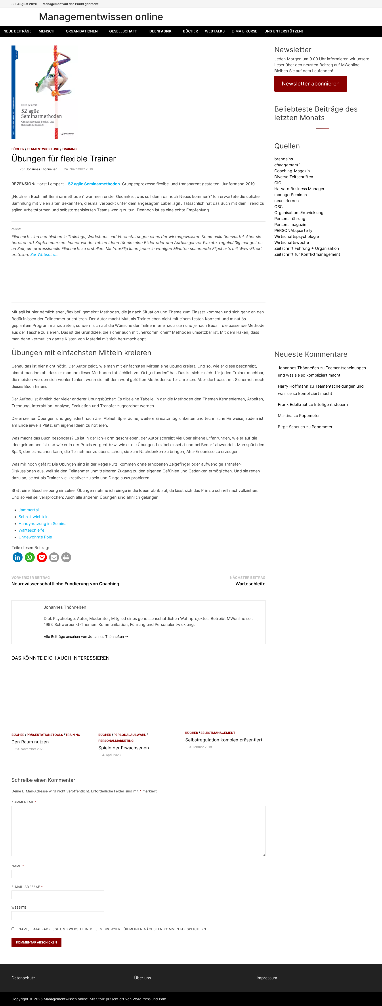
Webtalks (215, 31)
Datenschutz (23, 978)
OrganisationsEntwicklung (298, 212)
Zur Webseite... (44, 254)
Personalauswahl (130, 735)
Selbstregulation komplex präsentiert (223, 740)
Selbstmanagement (218, 733)
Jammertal (29, 510)
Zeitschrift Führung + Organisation (306, 248)
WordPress (142, 999)
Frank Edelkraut (293, 404)
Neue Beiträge (18, 31)
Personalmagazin (290, 224)
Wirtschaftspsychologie (296, 236)
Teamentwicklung (43, 149)
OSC (278, 206)
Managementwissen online (101, 17)
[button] (18, 557)
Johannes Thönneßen (41, 169)
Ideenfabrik (160, 31)
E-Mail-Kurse (244, 31)
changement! (287, 165)
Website (19, 907)
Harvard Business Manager (299, 188)
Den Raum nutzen (30, 742)
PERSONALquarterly (293, 230)
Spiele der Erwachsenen (123, 747)
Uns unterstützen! (283, 31)
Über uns (142, 978)
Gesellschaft (123, 31)
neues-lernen (286, 200)
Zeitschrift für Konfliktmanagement (307, 254)
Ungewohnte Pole (35, 537)
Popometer (309, 415)
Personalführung (289, 218)
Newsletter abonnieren (311, 83)
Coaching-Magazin (292, 171)
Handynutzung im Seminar (43, 523)
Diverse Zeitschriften (293, 176)
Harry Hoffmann (293, 386)
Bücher (190, 31)
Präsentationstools (45, 735)
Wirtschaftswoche (291, 242)
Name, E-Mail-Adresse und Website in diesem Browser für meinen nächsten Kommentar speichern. (113, 929)
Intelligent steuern (331, 404)
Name (17, 866)
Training (69, 149)
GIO (277, 182)
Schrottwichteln (34, 516)
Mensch (46, 31)
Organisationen (82, 31)
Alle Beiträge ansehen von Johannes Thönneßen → (86, 636)
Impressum (267, 978)
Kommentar (23, 802)
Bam (162, 999)
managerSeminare (291, 194)
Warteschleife (31, 530)
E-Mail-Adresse (27, 887)
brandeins (283, 159)
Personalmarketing (116, 741)
